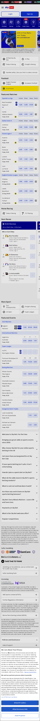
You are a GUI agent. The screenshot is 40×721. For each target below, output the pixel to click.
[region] (20, 684)
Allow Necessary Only (20, 709)
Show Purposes (20, 716)
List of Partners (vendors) (9, 697)
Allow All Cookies (20, 703)
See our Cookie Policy (30, 672)
